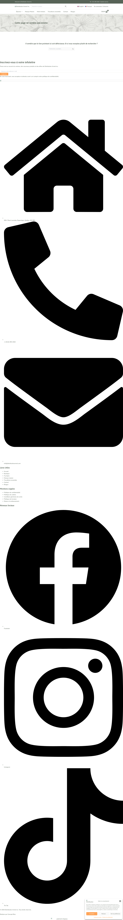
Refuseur (104, 913)
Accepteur (91, 913)
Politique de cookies (98, 917)
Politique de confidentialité (107, 917)
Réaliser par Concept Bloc (8, 914)
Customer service (104, 1)
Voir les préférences (115, 913)
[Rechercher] (66, 6)
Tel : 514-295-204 (94, 1)
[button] (120, 901)
